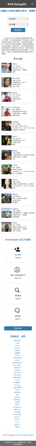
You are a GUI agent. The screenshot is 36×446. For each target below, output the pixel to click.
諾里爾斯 (17, 353)
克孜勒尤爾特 (17, 387)
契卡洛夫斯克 (17, 414)
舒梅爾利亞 (17, 382)
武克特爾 (17, 412)
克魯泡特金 (17, 367)
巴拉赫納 (17, 370)
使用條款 (25, 435)
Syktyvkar (17, 348)
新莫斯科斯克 (17, 358)
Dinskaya (17, 385)
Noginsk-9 (17, 424)
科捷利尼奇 (17, 392)
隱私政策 (18, 435)
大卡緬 (17, 380)
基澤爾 (17, 402)
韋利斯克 (17, 397)
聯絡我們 (31, 435)
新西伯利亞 (17, 340)
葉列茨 (17, 360)
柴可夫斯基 (17, 365)
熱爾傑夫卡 (17, 409)
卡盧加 (17, 343)
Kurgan (17, 345)
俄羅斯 (17, 427)
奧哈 (17, 395)
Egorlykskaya (17, 407)
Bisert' (17, 422)
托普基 (17, 390)
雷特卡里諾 (17, 375)
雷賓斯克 (17, 350)
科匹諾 (17, 355)
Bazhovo (17, 419)
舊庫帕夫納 (17, 400)
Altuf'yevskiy (17, 372)
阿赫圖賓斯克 (17, 377)
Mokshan (17, 417)
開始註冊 (18, 328)
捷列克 (17, 404)
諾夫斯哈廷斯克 (17, 363)
